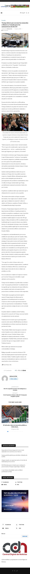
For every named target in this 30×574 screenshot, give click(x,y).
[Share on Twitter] (19, 370)
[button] (3, 418)
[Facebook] (20, 13)
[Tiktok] (24, 13)
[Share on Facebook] (18, 370)
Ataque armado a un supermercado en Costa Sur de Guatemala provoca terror (14, 460)
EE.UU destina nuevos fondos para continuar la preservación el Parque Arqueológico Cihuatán (13, 465)
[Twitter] (22, 13)
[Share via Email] (25, 370)
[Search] (26, 13)
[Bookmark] (28, 13)
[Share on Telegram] (23, 370)
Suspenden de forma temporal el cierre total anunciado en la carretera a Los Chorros (13, 450)
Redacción (9, 29)
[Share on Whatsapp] (21, 370)
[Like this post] (16, 370)
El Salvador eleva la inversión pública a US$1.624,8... (15, 426)
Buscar (3, 533)
